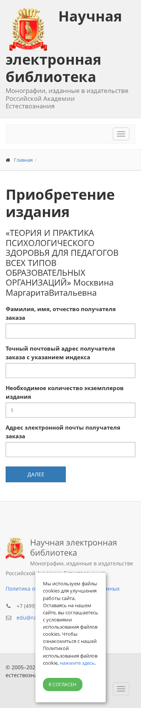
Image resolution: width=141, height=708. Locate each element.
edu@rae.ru (32, 617)
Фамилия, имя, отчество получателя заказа (61, 313)
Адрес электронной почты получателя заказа (63, 432)
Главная (23, 159)
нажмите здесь (77, 662)
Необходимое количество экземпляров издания (65, 392)
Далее (35, 474)
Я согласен (62, 684)
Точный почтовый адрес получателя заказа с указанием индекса (60, 353)
